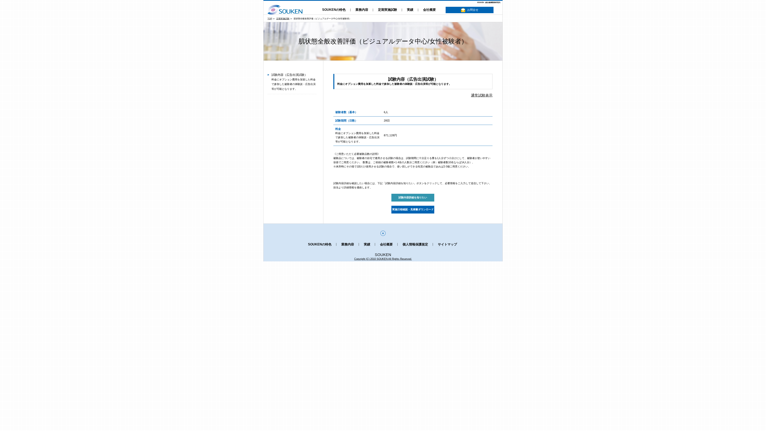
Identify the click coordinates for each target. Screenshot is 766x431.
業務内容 (361, 9)
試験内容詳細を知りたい (413, 197)
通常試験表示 (482, 95)
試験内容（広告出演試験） (293, 81)
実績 (410, 9)
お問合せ (472, 9)
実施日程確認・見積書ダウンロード (413, 209)
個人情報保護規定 (415, 244)
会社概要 (429, 9)
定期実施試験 (387, 9)
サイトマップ (447, 244)
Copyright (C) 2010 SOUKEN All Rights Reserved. (383, 258)
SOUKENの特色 (334, 9)
